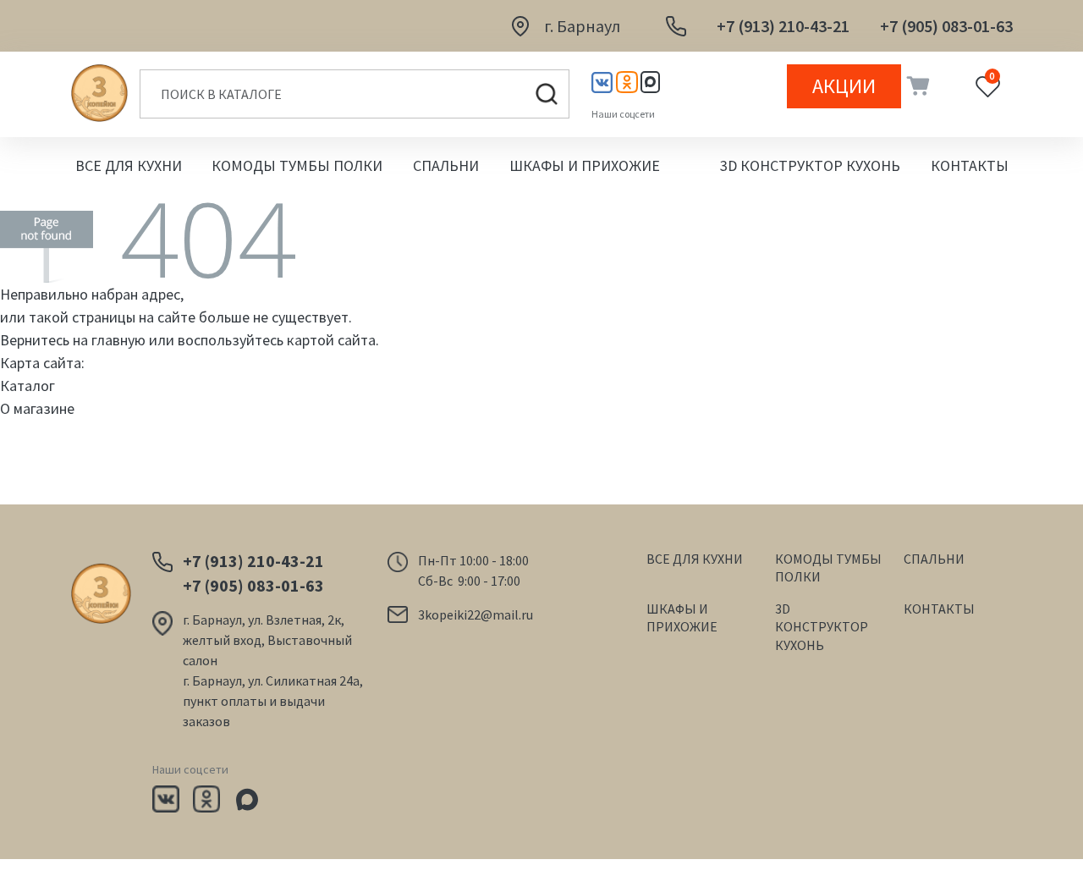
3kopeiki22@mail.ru (475, 614)
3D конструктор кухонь (810, 165)
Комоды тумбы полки (297, 165)
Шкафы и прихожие (584, 165)
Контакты (970, 165)
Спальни (446, 165)
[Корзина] (916, 86)
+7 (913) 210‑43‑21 (783, 25)
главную (118, 340)
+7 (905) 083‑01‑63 (946, 25)
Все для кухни (128, 165)
